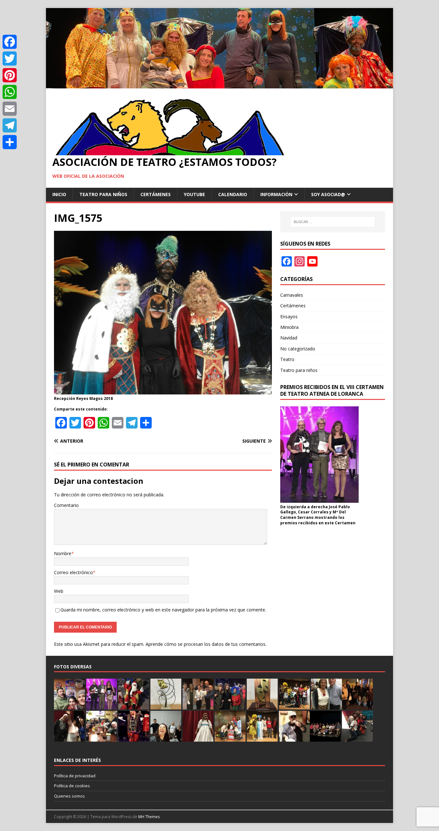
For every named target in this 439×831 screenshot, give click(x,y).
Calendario (232, 194)
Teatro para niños (103, 194)
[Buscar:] (332, 221)
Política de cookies (72, 786)
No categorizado (297, 349)
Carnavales (291, 295)
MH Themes (149, 816)
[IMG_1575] (163, 390)
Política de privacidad (74, 776)
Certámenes (155, 194)
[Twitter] (9, 58)
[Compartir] (9, 142)
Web (58, 591)
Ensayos (289, 316)
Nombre (62, 553)
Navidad (288, 338)
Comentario (66, 505)
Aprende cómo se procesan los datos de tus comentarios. (206, 644)
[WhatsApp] (9, 92)
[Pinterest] (9, 75)
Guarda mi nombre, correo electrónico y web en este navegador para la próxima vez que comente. (163, 610)
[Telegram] (9, 125)
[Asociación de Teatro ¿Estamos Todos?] (219, 84)
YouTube (194, 194)
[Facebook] (9, 41)
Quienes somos (69, 796)
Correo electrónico (73, 572)
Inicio (59, 194)
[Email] (9, 108)
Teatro (287, 359)
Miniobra (289, 327)
